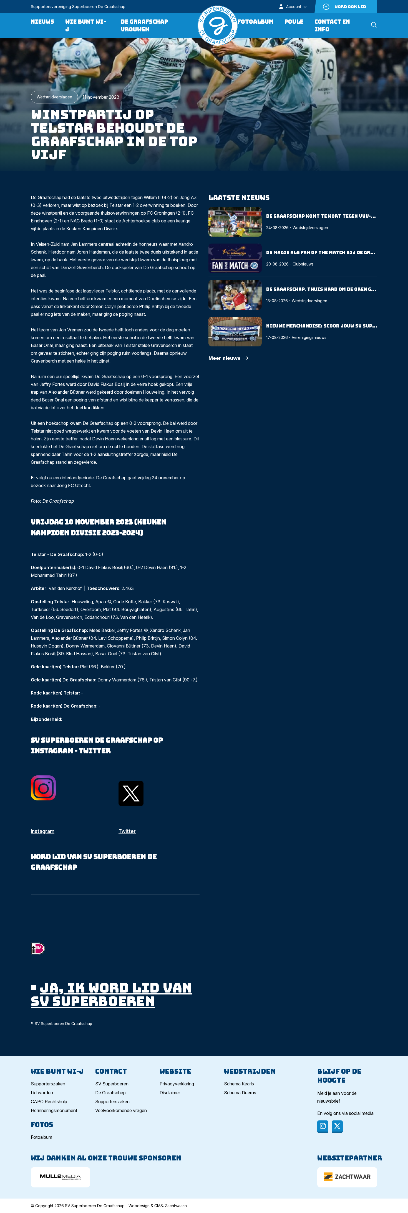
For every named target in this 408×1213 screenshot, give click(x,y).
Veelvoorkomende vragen (121, 1110)
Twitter (127, 831)
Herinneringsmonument (54, 1110)
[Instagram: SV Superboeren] (71, 787)
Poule (293, 21)
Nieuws (42, 21)
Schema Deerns (240, 1092)
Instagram (42, 831)
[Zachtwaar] (347, 1177)
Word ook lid (350, 6)
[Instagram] (322, 1126)
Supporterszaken (48, 1084)
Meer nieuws (224, 358)
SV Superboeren (112, 1084)
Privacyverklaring (177, 1084)
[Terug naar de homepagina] (218, 26)
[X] (337, 1126)
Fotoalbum (255, 21)
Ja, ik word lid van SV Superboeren (111, 994)
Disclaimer (170, 1092)
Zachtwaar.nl (176, 1205)
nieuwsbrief (328, 1101)
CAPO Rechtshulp (49, 1101)
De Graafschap (110, 1092)
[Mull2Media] (60, 1177)
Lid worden (42, 1092)
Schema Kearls (239, 1084)
